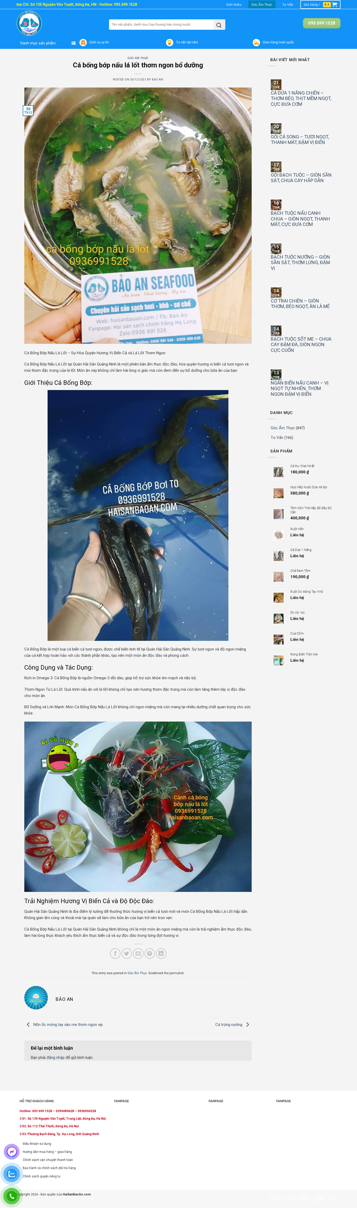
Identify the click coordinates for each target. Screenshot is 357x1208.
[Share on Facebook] (115, 953)
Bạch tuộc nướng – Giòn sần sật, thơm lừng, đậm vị (300, 262)
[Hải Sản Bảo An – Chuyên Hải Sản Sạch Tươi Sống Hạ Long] (39, 23)
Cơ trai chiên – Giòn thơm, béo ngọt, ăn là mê (300, 303)
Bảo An (157, 79)
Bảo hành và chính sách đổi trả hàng (49, 1168)
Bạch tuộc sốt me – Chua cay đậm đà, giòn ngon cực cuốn (301, 344)
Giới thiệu (233, 5)
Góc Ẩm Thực (261, 5)
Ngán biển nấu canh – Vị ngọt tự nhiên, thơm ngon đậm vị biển (300, 388)
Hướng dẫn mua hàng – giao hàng (47, 1152)
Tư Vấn (287, 5)
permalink (177, 973)
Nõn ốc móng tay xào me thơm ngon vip (67, 1024)
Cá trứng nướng (229, 1024)
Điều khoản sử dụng (37, 1144)
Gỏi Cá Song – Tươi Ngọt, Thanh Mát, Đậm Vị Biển (300, 139)
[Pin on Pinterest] (150, 953)
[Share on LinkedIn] (161, 953)
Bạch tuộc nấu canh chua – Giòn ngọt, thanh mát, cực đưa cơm (300, 218)
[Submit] (219, 24)
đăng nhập (56, 1057)
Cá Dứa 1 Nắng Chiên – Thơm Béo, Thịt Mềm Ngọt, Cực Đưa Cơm (301, 98)
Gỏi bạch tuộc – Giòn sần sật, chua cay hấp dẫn (301, 177)
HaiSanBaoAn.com (77, 1194)
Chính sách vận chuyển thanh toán (48, 1160)
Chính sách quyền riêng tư (41, 1176)
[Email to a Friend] (138, 953)
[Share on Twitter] (127, 953)
